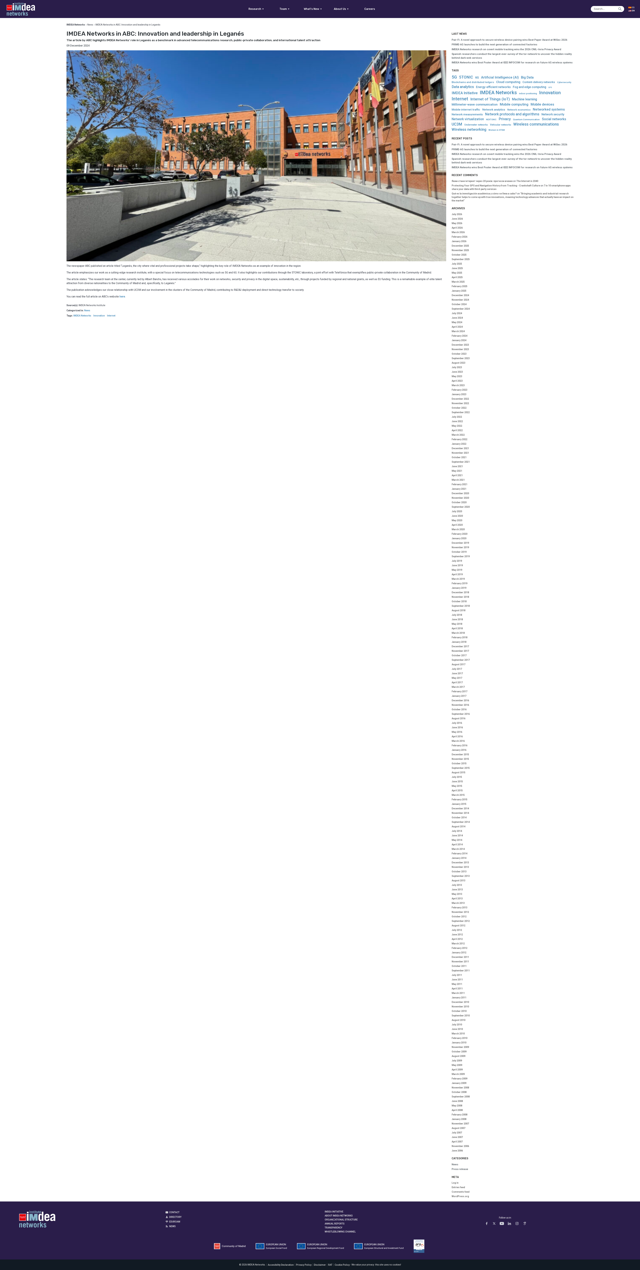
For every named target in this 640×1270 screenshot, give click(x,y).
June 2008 (457, 1101)
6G (477, 77)
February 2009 (459, 1078)
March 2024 (458, 331)
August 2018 (458, 610)
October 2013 (459, 871)
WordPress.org (460, 1196)
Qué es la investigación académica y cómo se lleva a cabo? (484, 193)
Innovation (99, 315)
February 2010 (459, 1038)
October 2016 (459, 709)
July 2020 (457, 511)
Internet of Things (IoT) (490, 99)
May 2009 (457, 1065)
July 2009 (457, 1060)
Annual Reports (334, 1223)
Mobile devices (542, 104)
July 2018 (457, 615)
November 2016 (460, 705)
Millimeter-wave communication (475, 104)
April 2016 (457, 736)
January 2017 (459, 696)
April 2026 (457, 227)
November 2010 (460, 1006)
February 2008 (459, 1114)
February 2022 (459, 439)
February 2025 (459, 286)
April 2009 (457, 1069)
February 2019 (459, 583)
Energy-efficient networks (493, 87)
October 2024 (459, 304)
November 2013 (460, 867)
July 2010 (457, 1024)
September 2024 (461, 308)
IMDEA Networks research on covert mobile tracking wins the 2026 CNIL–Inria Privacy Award (506, 49)
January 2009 (459, 1083)
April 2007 (457, 1141)
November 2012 (460, 912)
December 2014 (460, 808)
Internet (111, 315)
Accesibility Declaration (281, 1264)
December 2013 (460, 862)
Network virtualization (468, 119)
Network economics (518, 109)
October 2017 (459, 655)
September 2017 (461, 660)
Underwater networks (476, 125)
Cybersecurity (564, 82)
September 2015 (461, 768)
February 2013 (459, 907)
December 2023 (460, 344)
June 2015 (457, 781)
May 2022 (457, 426)
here (122, 296)
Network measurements (467, 114)
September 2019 (461, 556)
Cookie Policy (342, 1264)
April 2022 (457, 430)
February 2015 (459, 799)
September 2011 (461, 970)
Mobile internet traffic (466, 109)
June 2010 (457, 1029)
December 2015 (460, 754)
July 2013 (457, 885)
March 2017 (458, 687)
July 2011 (457, 975)
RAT (330, 1264)
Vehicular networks (500, 125)
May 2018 (457, 624)
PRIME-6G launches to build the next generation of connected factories (494, 44)
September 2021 (461, 462)
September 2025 (461, 259)
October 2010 (459, 1011)
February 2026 (459, 236)
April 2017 (457, 682)
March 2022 (458, 435)
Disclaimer (320, 1264)
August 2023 (458, 362)
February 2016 (459, 745)
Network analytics (493, 109)
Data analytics (463, 87)
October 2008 (459, 1092)
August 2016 (458, 718)
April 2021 (457, 475)
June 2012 (457, 934)
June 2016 (457, 727)
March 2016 (458, 741)
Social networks (554, 119)
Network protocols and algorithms (512, 114)
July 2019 (457, 561)
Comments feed (461, 1191)
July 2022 (457, 416)
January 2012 (459, 952)
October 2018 (459, 601)
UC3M (457, 124)
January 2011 (459, 997)
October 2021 (459, 457)
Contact (174, 1212)
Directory (175, 1217)
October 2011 (459, 966)
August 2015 (458, 772)
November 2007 (460, 1123)
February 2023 (459, 389)
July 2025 (457, 263)
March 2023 (458, 385)
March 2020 (458, 529)
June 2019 (457, 565)
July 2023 (457, 367)
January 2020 (459, 538)
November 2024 (460, 299)
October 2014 (459, 817)
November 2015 (460, 759)
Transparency (333, 1227)
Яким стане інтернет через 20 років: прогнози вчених (482, 181)
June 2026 (457, 218)
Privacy (505, 119)
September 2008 (461, 1096)
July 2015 (457, 777)
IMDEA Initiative (465, 93)
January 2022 (459, 444)
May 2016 (457, 732)
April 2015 (457, 790)
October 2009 (459, 1051)
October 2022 (459, 407)
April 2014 (457, 844)
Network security (553, 114)
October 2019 (459, 552)
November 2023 (460, 349)
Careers (369, 9)
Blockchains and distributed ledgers (473, 82)
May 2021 (457, 471)
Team (285, 9)
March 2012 (458, 943)
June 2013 (457, 889)
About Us (341, 9)
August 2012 (458, 925)
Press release (460, 1169)
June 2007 (457, 1137)
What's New (313, 9)
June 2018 (457, 619)
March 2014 (458, 849)
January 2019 (459, 588)
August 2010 (458, 1020)
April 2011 (457, 988)
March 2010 (458, 1033)
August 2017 (458, 664)
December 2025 (460, 245)
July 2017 (457, 669)
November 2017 (460, 651)
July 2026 (457, 214)
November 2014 (460, 813)
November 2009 (460, 1047)
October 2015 (459, 763)
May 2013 (457, 894)
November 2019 (460, 547)
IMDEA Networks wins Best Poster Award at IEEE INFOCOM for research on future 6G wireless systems (512, 62)
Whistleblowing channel (340, 1231)
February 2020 (459, 534)
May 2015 (457, 786)
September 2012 (461, 921)
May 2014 (457, 840)
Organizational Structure (341, 1219)
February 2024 (459, 335)
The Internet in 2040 (527, 181)
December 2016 (460, 700)
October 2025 (459, 254)
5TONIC (466, 77)
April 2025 (457, 277)
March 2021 (458, 480)
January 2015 (459, 804)
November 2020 (460, 498)
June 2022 (457, 421)
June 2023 (457, 371)
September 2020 (461, 507)
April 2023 (457, 380)
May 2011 (457, 984)
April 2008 (457, 1110)
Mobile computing (514, 104)
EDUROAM (174, 1221)
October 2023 (459, 353)
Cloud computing (508, 82)
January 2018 (459, 642)
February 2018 (459, 637)
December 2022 (460, 398)
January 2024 (459, 340)
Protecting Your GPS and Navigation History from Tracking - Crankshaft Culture (496, 185)
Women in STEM (496, 130)
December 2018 (460, 592)
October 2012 (459, 916)
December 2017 (460, 646)
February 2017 (459, 691)
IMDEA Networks (82, 315)
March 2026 (458, 232)
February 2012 (459, 948)
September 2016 (461, 714)
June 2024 (457, 317)
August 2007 (458, 1128)
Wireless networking (469, 129)
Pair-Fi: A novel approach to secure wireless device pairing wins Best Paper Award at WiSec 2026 (509, 39)
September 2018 (461, 606)
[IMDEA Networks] (21, 9)
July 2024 (457, 313)
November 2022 (460, 403)
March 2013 (458, 903)
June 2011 (457, 979)
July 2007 (457, 1132)
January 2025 (459, 290)
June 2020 (457, 516)
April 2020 (457, 525)
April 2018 (457, 628)
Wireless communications (536, 124)
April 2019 (457, 574)
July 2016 (457, 723)
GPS (550, 88)
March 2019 (458, 579)
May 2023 (457, 376)
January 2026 (459, 241)
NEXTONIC (491, 119)
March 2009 (458, 1074)
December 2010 (460, 1002)
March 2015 (458, 795)
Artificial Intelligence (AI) (500, 77)
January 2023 (459, 394)
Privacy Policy (304, 1264)
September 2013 (461, 876)
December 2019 (460, 543)
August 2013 (458, 880)
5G (454, 77)
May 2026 (457, 223)
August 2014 (458, 826)
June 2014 (457, 835)
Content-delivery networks (538, 82)
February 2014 (459, 853)
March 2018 (458, 633)
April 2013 (457, 898)
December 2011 (460, 957)
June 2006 (457, 1150)
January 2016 (459, 750)
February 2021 (459, 484)
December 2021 (460, 448)
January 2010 (459, 1042)
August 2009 (458, 1056)
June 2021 (457, 466)
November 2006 (460, 1146)
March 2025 (458, 281)
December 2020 (460, 493)
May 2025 (457, 272)
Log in (455, 1182)
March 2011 (458, 993)
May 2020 (457, 520)
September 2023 (461, 358)
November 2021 (460, 453)
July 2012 (457, 930)
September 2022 (461, 412)
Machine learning (524, 99)
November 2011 (460, 961)
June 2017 (457, 673)
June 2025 (457, 268)
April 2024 (457, 326)
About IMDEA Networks (339, 1215)
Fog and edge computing (529, 87)
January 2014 (459, 858)
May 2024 (457, 322)
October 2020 (459, 502)
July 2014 (457, 831)
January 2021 (459, 489)
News (90, 24)
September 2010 (461, 1015)
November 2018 (460, 597)
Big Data (527, 77)
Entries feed (458, 1187)
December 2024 (460, 295)
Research (256, 9)
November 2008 (460, 1087)
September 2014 (461, 822)
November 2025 (460, 250)
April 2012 (457, 939)
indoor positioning (528, 93)
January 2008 (459, 1119)
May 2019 (457, 570)
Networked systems (549, 109)
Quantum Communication (526, 119)
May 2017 (457, 678)
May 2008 (457, 1105)
